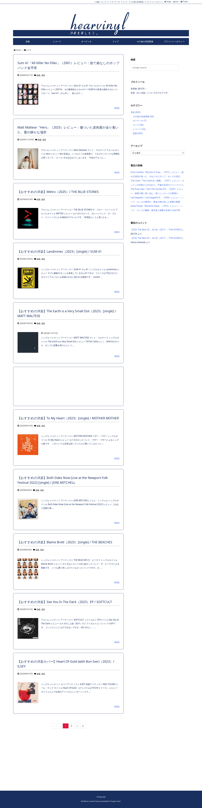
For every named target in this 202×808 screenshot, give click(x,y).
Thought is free (115, 801)
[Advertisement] (68, 386)
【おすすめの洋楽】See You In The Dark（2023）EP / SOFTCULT (64, 602)
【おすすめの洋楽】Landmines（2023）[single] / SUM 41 (59, 251)
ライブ (125, 2)
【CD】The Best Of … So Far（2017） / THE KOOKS (156, 229)
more (116, 107)
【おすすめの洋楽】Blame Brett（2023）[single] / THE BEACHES (64, 542)
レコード (105, 2)
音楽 (43, 75)
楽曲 (97, 2)
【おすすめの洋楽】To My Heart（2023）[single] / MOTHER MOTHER (68, 418)
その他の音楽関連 (136, 2)
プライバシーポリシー (154, 2)
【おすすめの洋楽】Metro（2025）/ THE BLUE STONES (58, 192)
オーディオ (116, 2)
